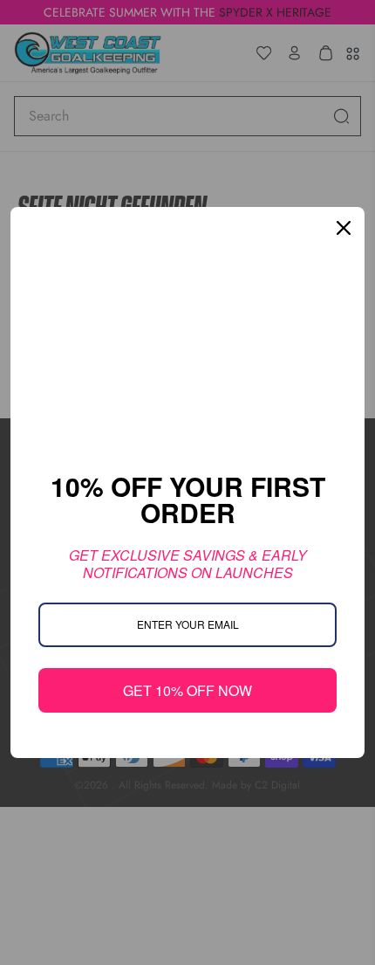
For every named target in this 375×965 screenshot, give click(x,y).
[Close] (344, 228)
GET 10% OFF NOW (187, 690)
